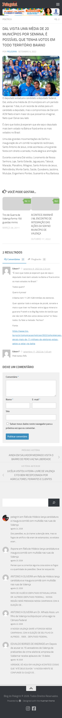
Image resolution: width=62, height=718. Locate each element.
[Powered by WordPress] (20, 701)
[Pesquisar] (54, 503)
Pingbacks (38, 259)
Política (7, 19)
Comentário (12, 377)
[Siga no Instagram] (28, 708)
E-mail (36, 399)
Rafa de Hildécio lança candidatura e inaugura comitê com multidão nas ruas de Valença (34, 520)
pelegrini (12, 51)
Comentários (15, 259)
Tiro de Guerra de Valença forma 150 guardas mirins (12, 218)
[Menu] (58, 4)
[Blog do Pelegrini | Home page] (12, 4)
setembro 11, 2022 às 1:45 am (37, 351)
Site (8, 411)
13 (28, 201)
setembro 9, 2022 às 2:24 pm (36, 269)
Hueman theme (47, 701)
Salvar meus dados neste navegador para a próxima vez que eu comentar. (29, 426)
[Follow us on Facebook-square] (34, 708)
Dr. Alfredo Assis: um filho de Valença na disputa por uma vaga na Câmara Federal (35, 616)
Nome (9, 399)
